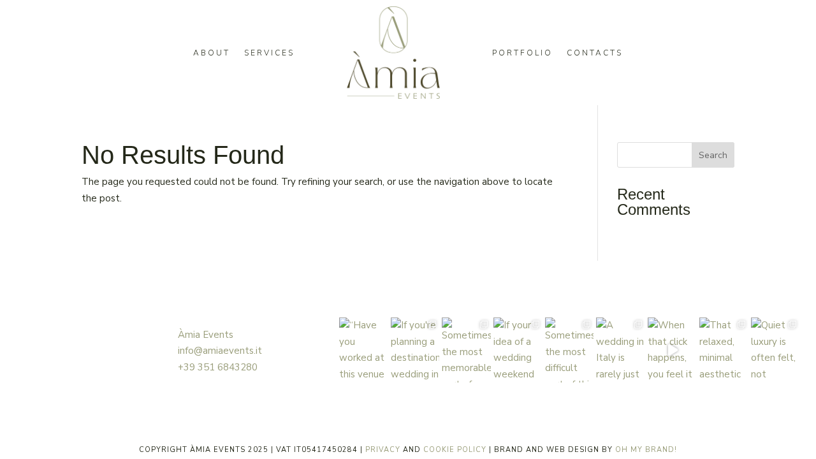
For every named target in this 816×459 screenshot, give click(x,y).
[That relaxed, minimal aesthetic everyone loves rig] (723, 349)
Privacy (382, 450)
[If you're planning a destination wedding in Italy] (415, 349)
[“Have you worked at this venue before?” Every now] (363, 349)
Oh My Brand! (646, 450)
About (211, 53)
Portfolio (522, 53)
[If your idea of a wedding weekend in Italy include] (518, 349)
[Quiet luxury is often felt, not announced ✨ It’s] (775, 349)
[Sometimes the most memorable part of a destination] (466, 349)
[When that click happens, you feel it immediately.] (672, 349)
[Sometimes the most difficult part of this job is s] (569, 349)
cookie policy (454, 450)
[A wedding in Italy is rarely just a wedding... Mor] (620, 349)
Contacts (595, 53)
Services (269, 53)
